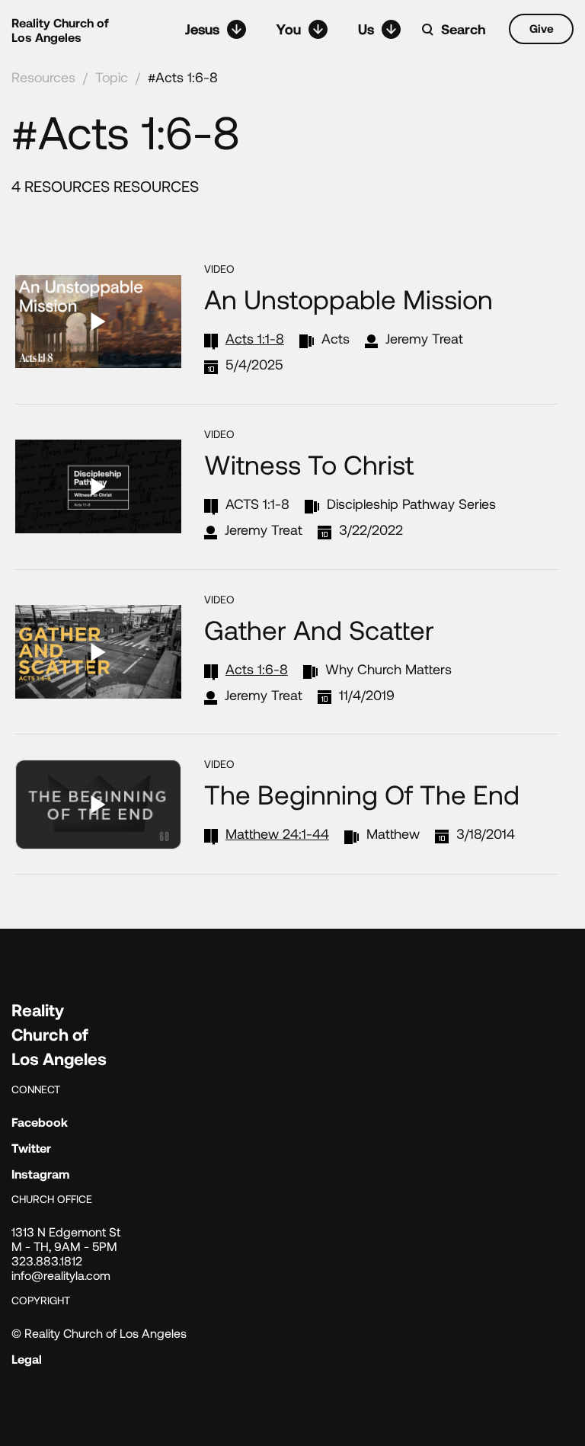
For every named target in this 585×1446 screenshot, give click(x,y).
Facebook (39, 1122)
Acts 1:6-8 (256, 669)
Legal (26, 1359)
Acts (335, 338)
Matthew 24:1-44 (277, 833)
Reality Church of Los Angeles (60, 29)
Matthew (393, 833)
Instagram (40, 1173)
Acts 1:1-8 (254, 338)
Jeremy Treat (424, 338)
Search (463, 29)
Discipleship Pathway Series (411, 503)
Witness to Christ (309, 464)
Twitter (31, 1147)
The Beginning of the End (361, 794)
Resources (43, 77)
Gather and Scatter (319, 629)
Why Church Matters (388, 669)
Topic (111, 77)
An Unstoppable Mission (348, 299)
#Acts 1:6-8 (183, 77)
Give (541, 28)
